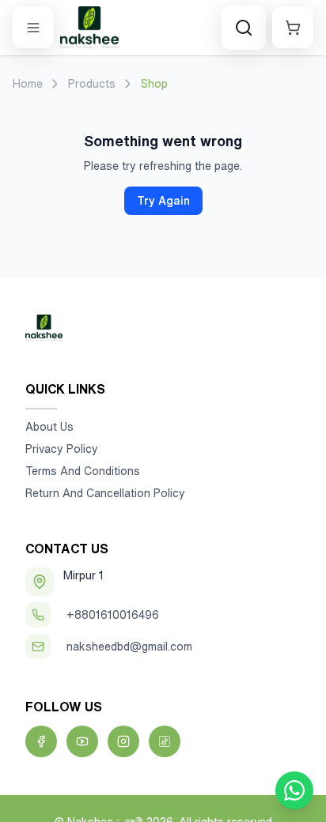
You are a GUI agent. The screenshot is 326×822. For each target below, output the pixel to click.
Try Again (163, 200)
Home (28, 83)
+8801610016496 (112, 614)
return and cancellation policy (105, 493)
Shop (154, 83)
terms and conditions (82, 471)
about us (49, 426)
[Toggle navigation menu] (33, 27)
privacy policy (61, 448)
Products (92, 83)
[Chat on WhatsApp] (294, 790)
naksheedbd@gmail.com (129, 646)
